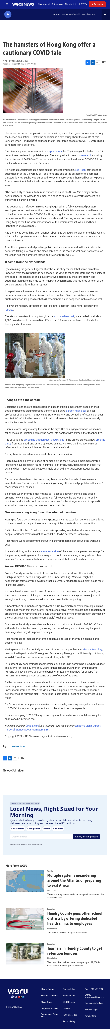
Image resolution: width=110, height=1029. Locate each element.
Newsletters (90, 1016)
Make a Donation (48, 989)
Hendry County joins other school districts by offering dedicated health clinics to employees (74, 918)
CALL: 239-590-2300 (94, 989)
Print (103, 62)
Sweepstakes (69, 989)
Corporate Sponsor (49, 1008)
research (86, 155)
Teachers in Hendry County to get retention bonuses (74, 951)
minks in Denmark (64, 316)
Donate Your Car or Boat (49, 1015)
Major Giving (46, 1002)
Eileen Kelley (52, 928)
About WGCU (69, 996)
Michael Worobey (92, 649)
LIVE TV (83, 4)
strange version (50, 551)
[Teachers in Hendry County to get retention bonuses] (25, 953)
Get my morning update (86, 836)
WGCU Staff (51, 890)
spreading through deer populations (44, 439)
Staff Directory (69, 1002)
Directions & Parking (94, 1003)
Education (51, 909)
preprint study (54, 151)
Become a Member (49, 996)
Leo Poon (80, 169)
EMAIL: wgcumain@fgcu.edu (94, 996)
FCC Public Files (70, 1015)
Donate (98, 4)
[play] (8, 14)
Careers (66, 1008)
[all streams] (106, 14)
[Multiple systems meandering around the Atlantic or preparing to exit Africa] (25, 881)
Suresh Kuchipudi (76, 410)
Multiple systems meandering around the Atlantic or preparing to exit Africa (74, 880)
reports (9, 309)
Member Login (91, 1009)
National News (18, 746)
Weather (50, 871)
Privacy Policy (69, 1021)
